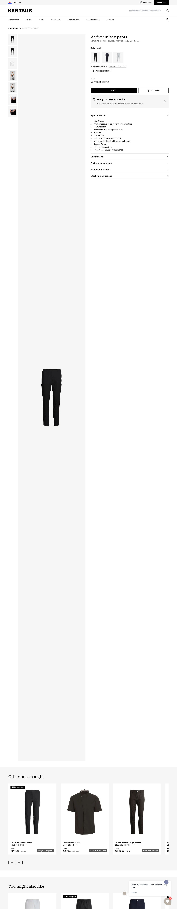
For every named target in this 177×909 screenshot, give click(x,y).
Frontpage (13, 28)
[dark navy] (107, 57)
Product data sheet (100, 169)
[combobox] (147, 10)
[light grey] (118, 57)
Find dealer (155, 90)
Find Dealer (147, 3)
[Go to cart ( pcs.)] (167, 19)
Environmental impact (102, 163)
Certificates (97, 156)
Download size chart (117, 66)
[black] (96, 57)
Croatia (15, 3)
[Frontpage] (20, 10)
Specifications (98, 115)
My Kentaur (161, 3)
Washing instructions (101, 176)
